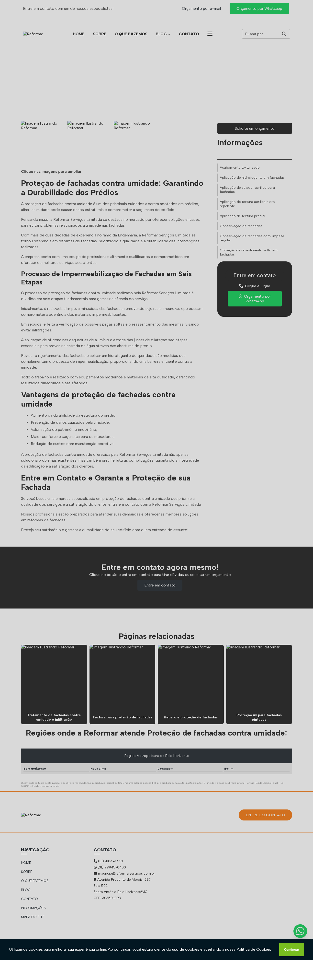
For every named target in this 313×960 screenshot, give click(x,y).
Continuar (291, 949)
